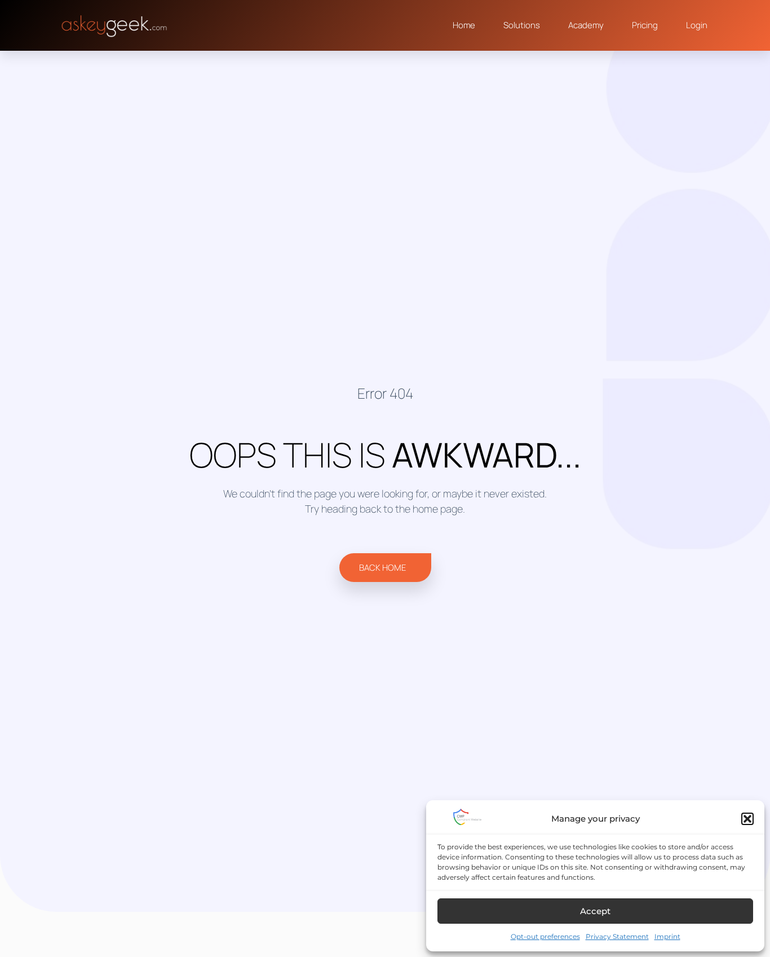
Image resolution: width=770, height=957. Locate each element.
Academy (586, 25)
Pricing (645, 25)
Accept (595, 911)
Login (696, 25)
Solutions (521, 25)
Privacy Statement (617, 936)
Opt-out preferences (545, 936)
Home (464, 25)
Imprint (667, 936)
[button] (747, 818)
